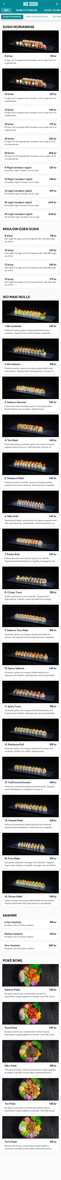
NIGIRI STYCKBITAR (26, 10)
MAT (6, 10)
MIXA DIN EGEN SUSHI (37, 17)
